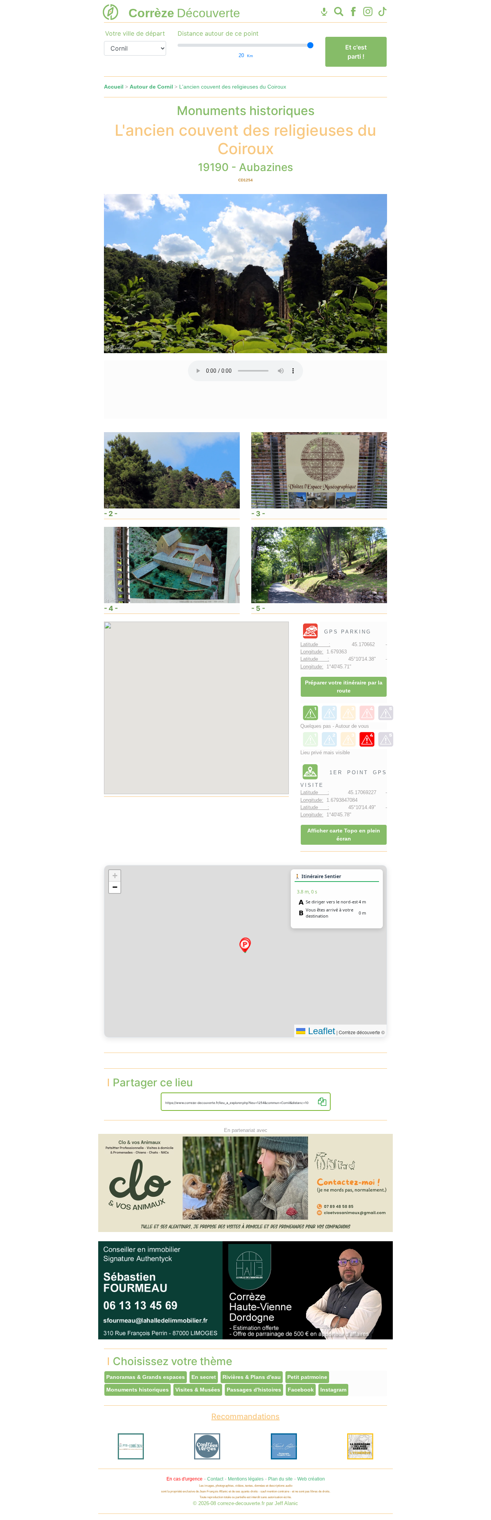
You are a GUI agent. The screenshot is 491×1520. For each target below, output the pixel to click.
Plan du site (280, 1479)
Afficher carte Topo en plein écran (343, 834)
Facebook (301, 1390)
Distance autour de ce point (218, 33)
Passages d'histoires (254, 1390)
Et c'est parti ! (356, 51)
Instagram (333, 1390)
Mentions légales (246, 1479)
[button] (244, 945)
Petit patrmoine (307, 1377)
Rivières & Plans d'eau (251, 1377)
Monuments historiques (137, 1390)
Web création (311, 1479)
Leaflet (320, 1031)
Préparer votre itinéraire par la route (343, 686)
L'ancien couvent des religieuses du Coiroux (232, 87)
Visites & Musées (197, 1390)
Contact (215, 1479)
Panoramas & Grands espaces (145, 1377)
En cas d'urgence (184, 1479)
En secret (203, 1377)
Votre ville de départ (135, 33)
